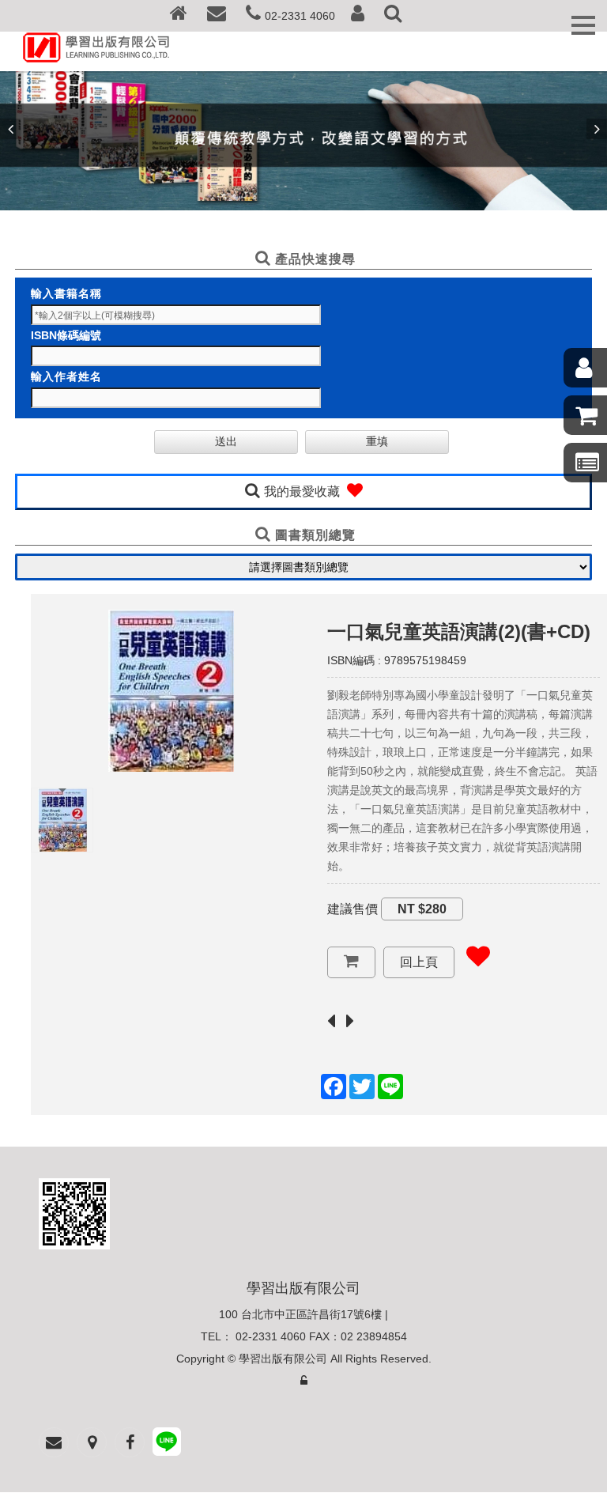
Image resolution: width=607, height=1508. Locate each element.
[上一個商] (335, 1022)
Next (596, 129)
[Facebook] (130, 1442)
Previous (10, 129)
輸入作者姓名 (66, 376)
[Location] (92, 1442)
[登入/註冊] (357, 16)
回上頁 (419, 962)
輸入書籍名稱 (66, 293)
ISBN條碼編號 (66, 335)
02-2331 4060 (300, 15)
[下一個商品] (354, 1022)
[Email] (216, 16)
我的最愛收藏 (303, 491)
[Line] (167, 1444)
